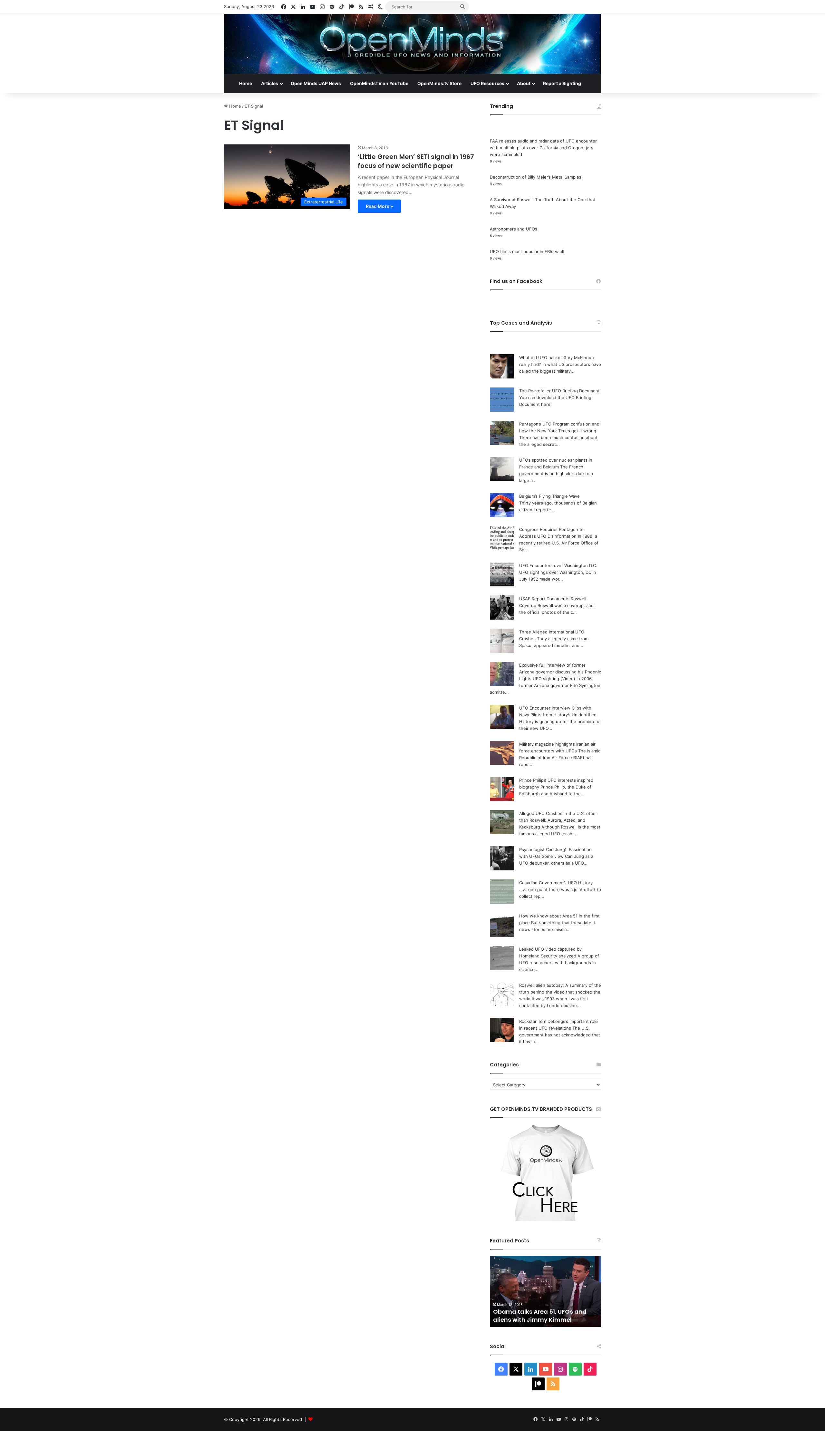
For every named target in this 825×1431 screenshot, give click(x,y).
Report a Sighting (562, 83)
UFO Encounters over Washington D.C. (558, 565)
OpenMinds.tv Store (439, 83)
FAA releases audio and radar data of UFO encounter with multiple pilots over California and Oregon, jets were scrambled (543, 147)
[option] (545, 1291)
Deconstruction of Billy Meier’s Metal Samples (535, 177)
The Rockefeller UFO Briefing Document (559, 390)
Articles (269, 83)
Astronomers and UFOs (513, 228)
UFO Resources (487, 83)
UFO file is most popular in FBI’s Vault (527, 251)
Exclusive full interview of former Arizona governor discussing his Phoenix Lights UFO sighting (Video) (560, 671)
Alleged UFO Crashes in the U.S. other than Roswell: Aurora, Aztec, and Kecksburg (558, 820)
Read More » (379, 206)
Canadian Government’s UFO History (556, 882)
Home (245, 83)
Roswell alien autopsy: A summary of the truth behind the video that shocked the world (560, 992)
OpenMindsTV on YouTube (379, 83)
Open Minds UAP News (316, 83)
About (523, 83)
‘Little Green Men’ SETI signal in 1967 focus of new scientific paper (416, 161)
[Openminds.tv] (412, 44)
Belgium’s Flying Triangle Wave (549, 496)
